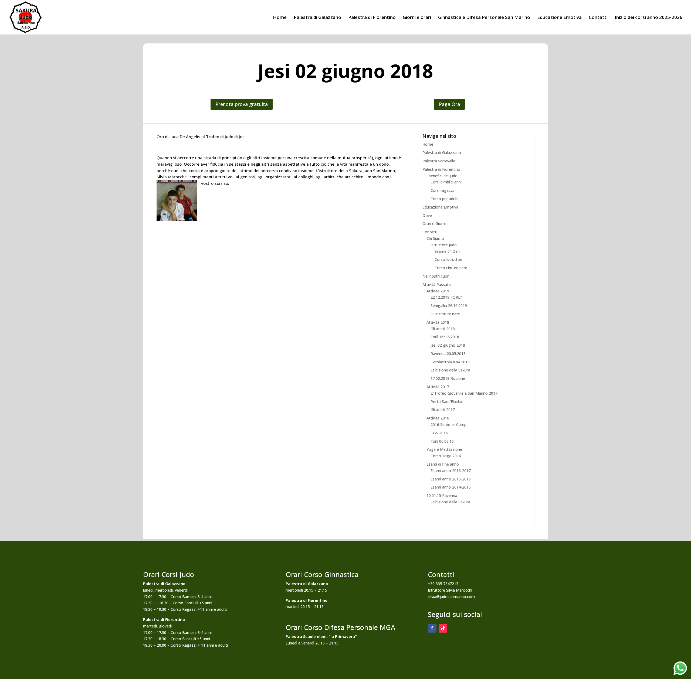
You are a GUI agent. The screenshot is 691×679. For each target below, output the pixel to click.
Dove (427, 215)
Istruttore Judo (444, 244)
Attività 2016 (437, 418)
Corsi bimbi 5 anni (446, 182)
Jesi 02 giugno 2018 (448, 345)
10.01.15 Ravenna (441, 495)
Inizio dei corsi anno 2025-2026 (648, 17)
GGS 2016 (439, 432)
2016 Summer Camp (448, 424)
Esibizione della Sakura (450, 370)
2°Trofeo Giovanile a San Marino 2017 (464, 393)
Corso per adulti (445, 198)
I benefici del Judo (442, 175)
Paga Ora (449, 104)
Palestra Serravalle (438, 160)
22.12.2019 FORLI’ (446, 297)
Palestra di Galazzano (317, 17)
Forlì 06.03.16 (442, 441)
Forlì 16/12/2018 (445, 336)
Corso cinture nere (451, 267)
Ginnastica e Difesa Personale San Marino (484, 17)
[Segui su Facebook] (432, 628)
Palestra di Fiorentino (372, 17)
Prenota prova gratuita (241, 104)
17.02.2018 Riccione (448, 378)
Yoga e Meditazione (444, 449)
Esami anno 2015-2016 (451, 479)
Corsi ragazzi (442, 190)
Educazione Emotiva (559, 17)
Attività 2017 (437, 386)
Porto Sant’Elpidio (446, 401)
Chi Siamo (435, 238)
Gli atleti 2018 (443, 328)
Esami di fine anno (442, 464)
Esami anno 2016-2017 (451, 470)
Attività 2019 (437, 291)
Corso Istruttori (448, 259)
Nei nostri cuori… (437, 276)
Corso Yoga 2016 (446, 455)
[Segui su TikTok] (443, 628)
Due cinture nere (445, 313)
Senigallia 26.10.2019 (449, 305)
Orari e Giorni (434, 223)
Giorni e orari (417, 17)
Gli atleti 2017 (443, 409)
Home (280, 17)
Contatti (598, 17)
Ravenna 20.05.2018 (448, 353)
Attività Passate (436, 284)
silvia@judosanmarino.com (451, 596)
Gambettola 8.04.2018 (450, 361)
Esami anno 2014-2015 (451, 487)
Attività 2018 (437, 322)
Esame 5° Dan (447, 251)
